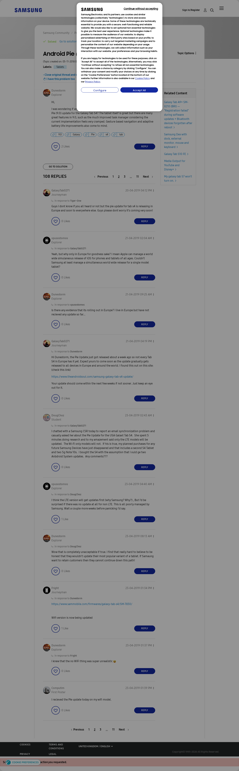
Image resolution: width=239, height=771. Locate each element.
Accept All (139, 90)
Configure (99, 90)
